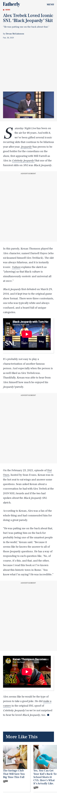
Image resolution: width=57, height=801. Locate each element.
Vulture (16, 267)
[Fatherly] (11, 4)
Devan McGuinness (15, 33)
